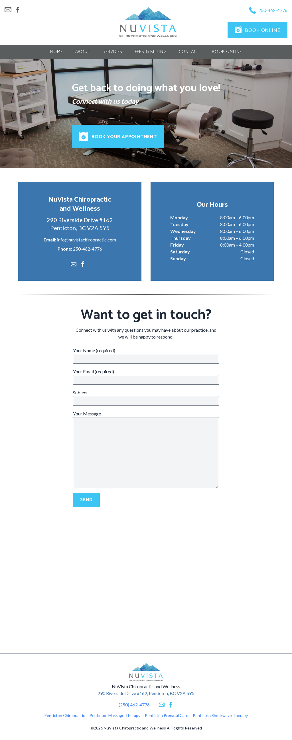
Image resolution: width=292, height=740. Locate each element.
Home (56, 52)
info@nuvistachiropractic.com (86, 239)
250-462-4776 (87, 248)
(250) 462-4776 (134, 704)
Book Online (227, 52)
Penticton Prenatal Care (166, 715)
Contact (189, 52)
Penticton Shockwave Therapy (220, 715)
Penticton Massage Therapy (115, 715)
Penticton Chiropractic (64, 715)
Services (112, 52)
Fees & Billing (151, 52)
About (82, 52)
